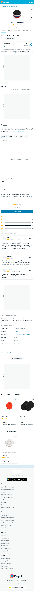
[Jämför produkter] (31, 18)
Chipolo (16, 331)
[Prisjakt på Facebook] (15, 583)
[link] (17, 244)
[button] (31, 9)
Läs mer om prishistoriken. (19, 131)
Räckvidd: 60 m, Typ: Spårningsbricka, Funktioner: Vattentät (16, 27)
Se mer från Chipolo (6, 352)
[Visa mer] (2, 44)
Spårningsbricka (18, 343)
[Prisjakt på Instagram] (19, 583)
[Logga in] (32, 2)
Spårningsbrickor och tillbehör (10, 6)
